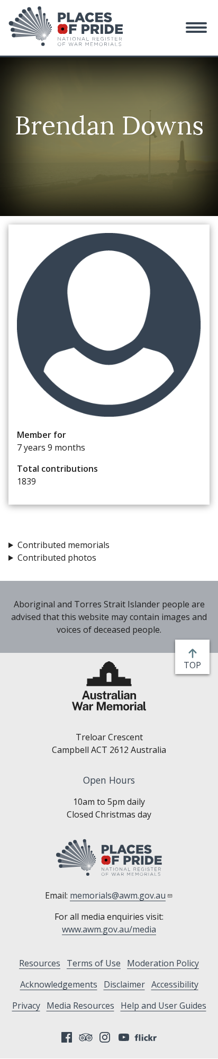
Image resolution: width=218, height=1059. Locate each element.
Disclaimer (124, 984)
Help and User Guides (163, 1005)
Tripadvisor (85, 1037)
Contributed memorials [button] (63, 545)
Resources (39, 963)
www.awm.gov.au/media (109, 929)
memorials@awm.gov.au (118, 895)
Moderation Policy (163, 963)
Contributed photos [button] (56, 557)
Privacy (26, 1005)
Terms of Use (94, 963)
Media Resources (80, 1005)
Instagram (104, 1037)
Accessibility (174, 984)
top (194, 665)
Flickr (147, 1037)
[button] (196, 27)
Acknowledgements (58, 984)
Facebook (66, 1037)
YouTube (123, 1037)
